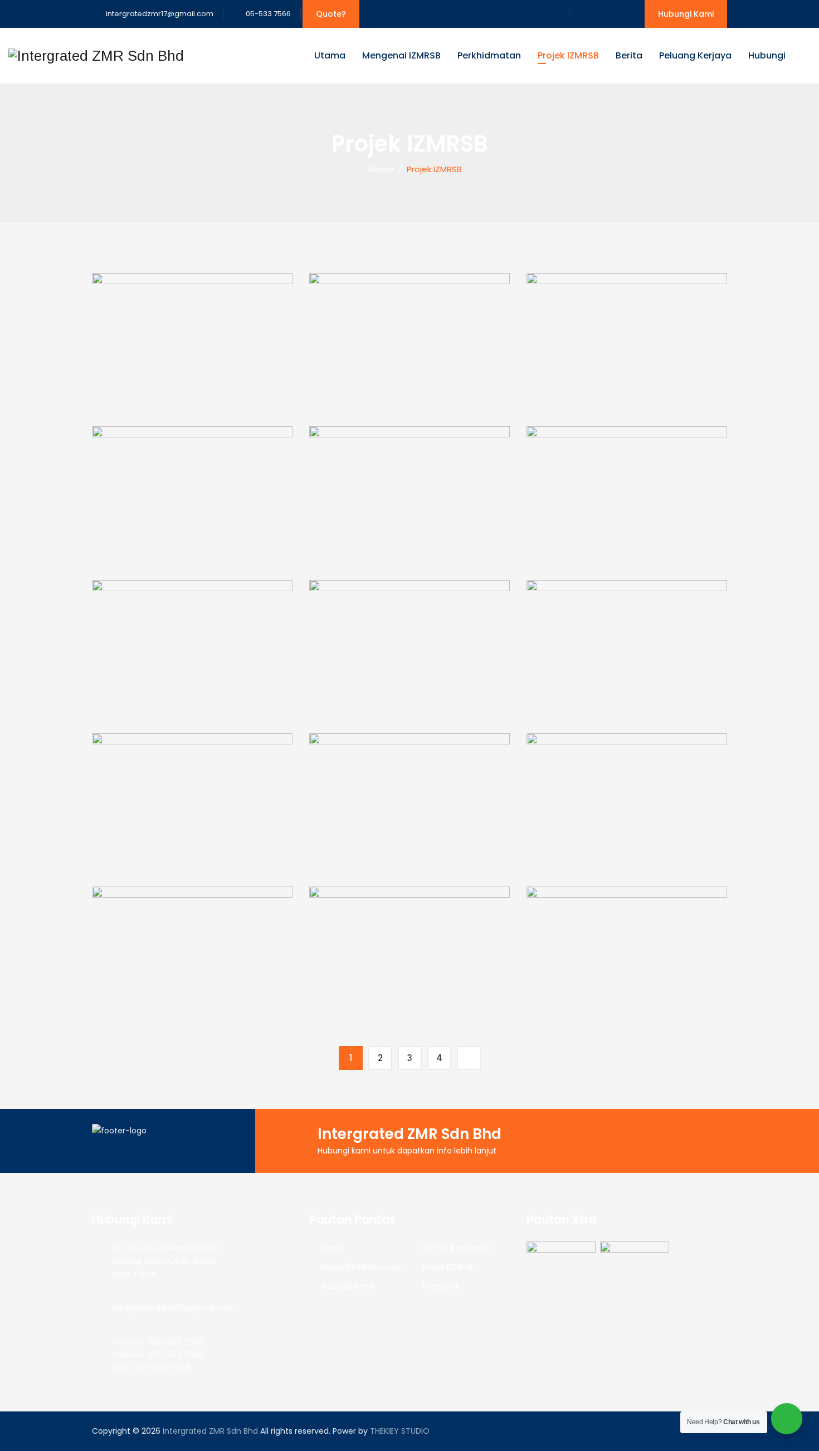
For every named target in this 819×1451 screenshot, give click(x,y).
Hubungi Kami (686, 14)
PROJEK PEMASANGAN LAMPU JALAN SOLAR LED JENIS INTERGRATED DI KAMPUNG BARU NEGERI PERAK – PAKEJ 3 (410, 695)
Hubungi (767, 55)
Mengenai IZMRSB (401, 55)
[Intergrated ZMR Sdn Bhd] (96, 56)
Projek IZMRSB (568, 55)
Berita (629, 55)
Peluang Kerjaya (695, 55)
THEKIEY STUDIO (400, 1431)
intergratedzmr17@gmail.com (158, 13)
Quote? (331, 14)
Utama (329, 55)
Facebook (441, 1286)
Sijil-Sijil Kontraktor (456, 1248)
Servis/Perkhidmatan (360, 1267)
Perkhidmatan (489, 55)
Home (379, 169)
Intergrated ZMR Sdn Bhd (210, 1431)
